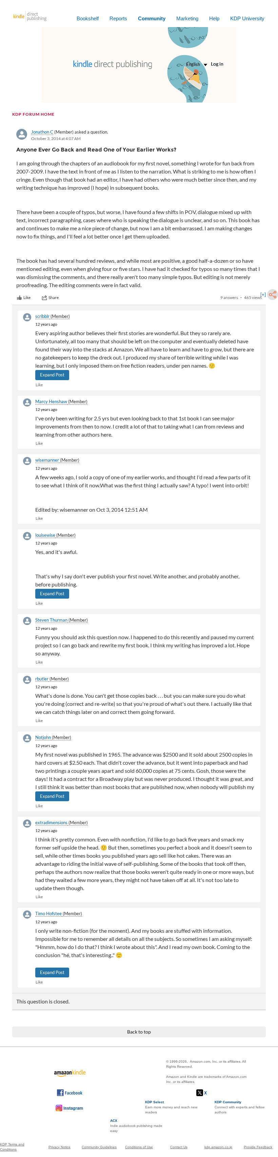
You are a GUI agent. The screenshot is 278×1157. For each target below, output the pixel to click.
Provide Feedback (258, 1147)
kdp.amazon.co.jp (218, 1147)
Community (151, 18)
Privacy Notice (59, 1147)
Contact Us (178, 1147)
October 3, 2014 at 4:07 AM (56, 138)
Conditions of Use (139, 1147)
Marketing (187, 18)
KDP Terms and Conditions (12, 1146)
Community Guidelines (99, 1147)
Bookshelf (88, 18)
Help (214, 18)
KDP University (247, 18)
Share (53, 297)
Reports (118, 18)
